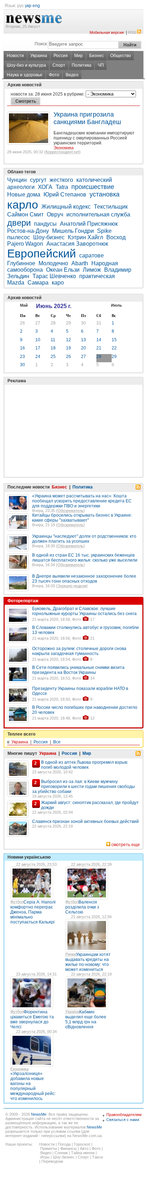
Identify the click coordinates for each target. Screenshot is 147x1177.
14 (98, 339)
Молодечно (53, 263)
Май (24, 305)
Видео (72, 74)
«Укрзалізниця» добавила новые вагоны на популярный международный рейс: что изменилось (33, 1086)
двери (19, 222)
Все (57, 742)
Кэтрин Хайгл (85, 237)
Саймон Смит (25, 214)
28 (53, 323)
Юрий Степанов (65, 194)
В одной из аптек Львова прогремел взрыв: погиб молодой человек (84, 765)
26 (22, 323)
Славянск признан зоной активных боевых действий (85, 821)
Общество (120, 55)
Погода (64, 1144)
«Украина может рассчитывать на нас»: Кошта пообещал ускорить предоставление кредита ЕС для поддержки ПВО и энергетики (82, 500)
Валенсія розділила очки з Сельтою (82, 907)
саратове (91, 255)
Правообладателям (124, 1114)
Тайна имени (83, 1153)
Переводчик (52, 1161)
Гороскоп (82, 1144)
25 (53, 356)
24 (37, 356)
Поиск (41, 43)
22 (114, 348)
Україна (72, 1011)
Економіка (19, 1069)
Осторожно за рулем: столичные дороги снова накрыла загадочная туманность (79, 651)
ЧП (101, 65)
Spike (104, 231)
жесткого (61, 180)
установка (105, 194)
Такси (97, 1157)
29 (68, 323)
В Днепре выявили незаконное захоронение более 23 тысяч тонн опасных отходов (84, 579)
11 (53, 339)
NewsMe (38, 1114)
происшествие (92, 186)
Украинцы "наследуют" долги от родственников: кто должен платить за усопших (84, 539)
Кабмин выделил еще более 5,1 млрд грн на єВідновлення (85, 1019)
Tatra (62, 187)
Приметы (48, 1148)
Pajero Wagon (25, 244)
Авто (84, 1148)
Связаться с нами (122, 1119)
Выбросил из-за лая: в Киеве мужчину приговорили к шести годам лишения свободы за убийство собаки (83, 786)
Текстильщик (111, 207)
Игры (45, 1157)
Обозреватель (70, 510)
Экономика (64, 147)
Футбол (17, 902)
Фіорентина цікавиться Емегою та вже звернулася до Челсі (32, 1019)
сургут (38, 180)
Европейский (41, 253)
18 (53, 348)
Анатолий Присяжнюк (89, 224)
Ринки (70, 954)
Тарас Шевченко (54, 276)
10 (37, 339)
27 (37, 323)
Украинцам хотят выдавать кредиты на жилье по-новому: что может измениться (88, 962)
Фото (54, 74)
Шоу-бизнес (49, 237)
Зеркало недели (71, 586)
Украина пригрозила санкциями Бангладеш (87, 118)
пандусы (45, 224)
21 (98, 348)
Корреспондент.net (62, 152)
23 (22, 356)
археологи (21, 187)
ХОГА (45, 187)
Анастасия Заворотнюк (77, 244)
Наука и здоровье (24, 74)
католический (94, 180)
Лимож (92, 270)
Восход (116, 237)
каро (58, 283)
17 (37, 348)
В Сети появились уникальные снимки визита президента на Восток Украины (78, 670)
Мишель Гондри (73, 231)
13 (83, 339)
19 (68, 348)
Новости (15, 55)
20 (83, 348)
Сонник (61, 1153)
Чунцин (17, 180)
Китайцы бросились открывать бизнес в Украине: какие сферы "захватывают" (82, 518)
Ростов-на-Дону (28, 231)
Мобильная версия (107, 32)
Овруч (55, 214)
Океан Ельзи (63, 270)
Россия (61, 55)
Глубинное (21, 263)
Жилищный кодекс (66, 207)
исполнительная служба (98, 214)
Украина (38, 55)
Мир (78, 55)
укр (28, 5)
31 (98, 323)
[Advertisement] (60, 413)
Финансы (68, 1148)
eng (36, 5)
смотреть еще (125, 844)
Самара (38, 283)
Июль (116, 305)
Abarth (79, 263)
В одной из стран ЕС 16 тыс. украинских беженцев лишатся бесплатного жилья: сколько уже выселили (84, 558)
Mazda (15, 283)
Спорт (58, 65)
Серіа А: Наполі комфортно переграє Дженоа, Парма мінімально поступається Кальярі (33, 912)
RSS (132, 32)
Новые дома (23, 194)
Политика (81, 65)
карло (22, 204)
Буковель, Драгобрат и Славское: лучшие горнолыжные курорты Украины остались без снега (84, 611)
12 (68, 339)
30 (83, 323)
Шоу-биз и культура (26, 65)
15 (114, 339)
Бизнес (96, 55)
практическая (97, 276)
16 (22, 348)
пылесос (18, 237)
